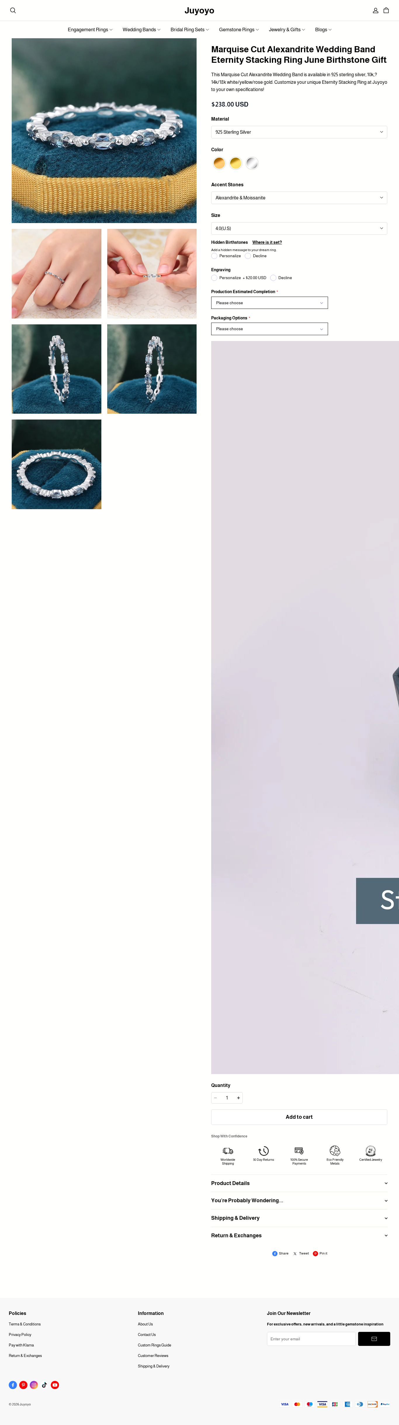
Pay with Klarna (21, 1345)
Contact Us (147, 1334)
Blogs (321, 29)
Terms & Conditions (25, 1324)
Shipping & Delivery (153, 1366)
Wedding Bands (139, 29)
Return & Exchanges (25, 1355)
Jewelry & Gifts (285, 29)
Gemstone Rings (236, 29)
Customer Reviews (153, 1355)
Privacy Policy (20, 1334)
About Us (145, 1324)
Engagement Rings (88, 29)
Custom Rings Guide (154, 1345)
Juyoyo (199, 10)
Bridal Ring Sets (187, 29)
